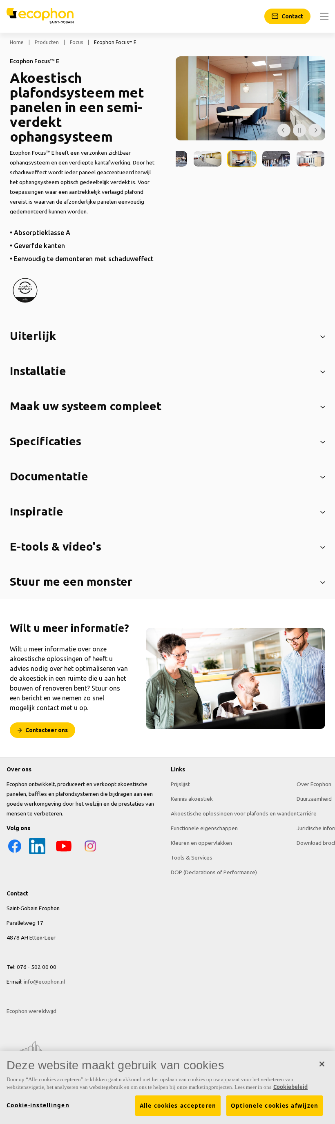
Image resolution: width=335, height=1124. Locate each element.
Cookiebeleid (290, 1087)
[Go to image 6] (310, 158)
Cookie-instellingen (38, 1105)
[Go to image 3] (207, 158)
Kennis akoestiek (192, 798)
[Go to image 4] (242, 158)
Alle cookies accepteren (178, 1105)
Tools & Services (191, 857)
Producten (47, 42)
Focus (76, 42)
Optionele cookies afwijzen (275, 1105)
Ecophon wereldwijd (31, 1011)
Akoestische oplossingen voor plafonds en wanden (234, 813)
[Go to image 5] (276, 158)
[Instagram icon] (90, 852)
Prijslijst (180, 784)
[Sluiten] (322, 1064)
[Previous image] (283, 130)
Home (17, 42)
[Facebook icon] (15, 852)
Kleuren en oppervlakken (201, 843)
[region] (167, 1087)
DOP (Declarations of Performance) (214, 872)
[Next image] (315, 130)
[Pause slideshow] (299, 130)
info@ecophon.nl (44, 981)
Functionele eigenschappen (204, 828)
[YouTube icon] (63, 852)
